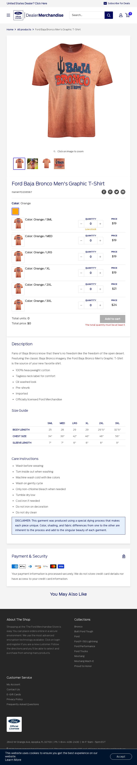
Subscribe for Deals (119, 3)
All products (24, 29)
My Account (13, 684)
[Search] (109, 15)
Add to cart (112, 318)
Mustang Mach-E (84, 661)
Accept (121, 756)
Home (10, 29)
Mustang (79, 656)
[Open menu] (8, 15)
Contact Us (13, 689)
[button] (104, 191)
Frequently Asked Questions (23, 704)
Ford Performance (84, 646)
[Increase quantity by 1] (100, 223)
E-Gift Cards (14, 694)
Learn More (13, 759)
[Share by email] (123, 191)
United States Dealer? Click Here (27, 3)
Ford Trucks (81, 651)
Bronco (78, 626)
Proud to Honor (83, 666)
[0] (127, 15)
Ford (77, 636)
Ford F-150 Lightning (86, 641)
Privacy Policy (15, 699)
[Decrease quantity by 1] (81, 223)
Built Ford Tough (83, 631)
